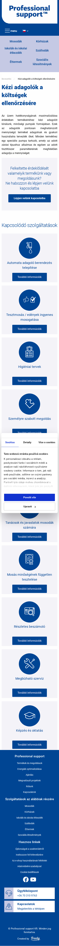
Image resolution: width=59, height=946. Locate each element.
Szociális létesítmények (29, 835)
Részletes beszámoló (29, 627)
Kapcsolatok (29, 792)
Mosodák (16, 41)
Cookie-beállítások (29, 872)
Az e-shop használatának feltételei (29, 860)
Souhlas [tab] (10, 442)
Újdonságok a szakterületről (29, 849)
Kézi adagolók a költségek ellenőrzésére (36, 79)
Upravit (27, 506)
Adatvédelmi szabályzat (29, 866)
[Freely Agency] (36, 938)
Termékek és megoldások (29, 763)
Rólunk (29, 786)
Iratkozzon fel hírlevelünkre (29, 854)
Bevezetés (6, 79)
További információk (30, 277)
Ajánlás (29, 775)
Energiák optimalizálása (29, 769)
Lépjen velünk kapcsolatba (29, 198)
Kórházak (42, 41)
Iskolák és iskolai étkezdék (29, 817)
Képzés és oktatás (29, 730)
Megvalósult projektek (29, 780)
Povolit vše (29, 497)
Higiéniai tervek (29, 367)
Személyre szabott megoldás (29, 419)
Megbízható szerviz (29, 678)
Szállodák (42, 50)
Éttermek (16, 61)
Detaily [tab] (27, 442)
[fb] (26, 879)
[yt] (33, 879)
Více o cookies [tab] (47, 442)
